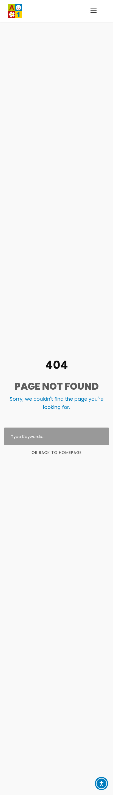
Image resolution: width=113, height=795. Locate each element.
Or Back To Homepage (57, 452)
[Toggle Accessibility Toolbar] (101, 783)
